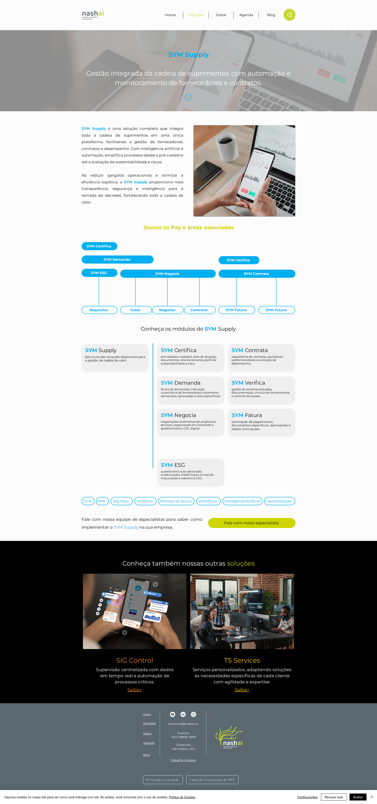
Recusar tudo (334, 797)
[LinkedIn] (183, 714)
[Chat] (289, 15)
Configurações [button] (307, 797)
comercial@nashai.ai (183, 724)
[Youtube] (172, 714)
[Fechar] (371, 797)
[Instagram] (193, 714)
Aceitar (358, 797)
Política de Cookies (182, 797)
